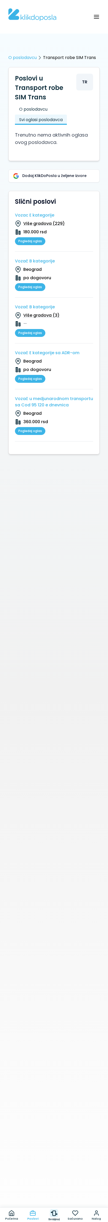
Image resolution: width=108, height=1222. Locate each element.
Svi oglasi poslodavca (41, 120)
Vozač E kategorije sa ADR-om (47, 353)
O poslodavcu (22, 58)
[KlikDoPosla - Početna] (32, 14)
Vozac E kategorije (34, 215)
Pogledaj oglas (30, 241)
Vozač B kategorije (35, 261)
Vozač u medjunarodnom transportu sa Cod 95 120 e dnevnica (54, 402)
